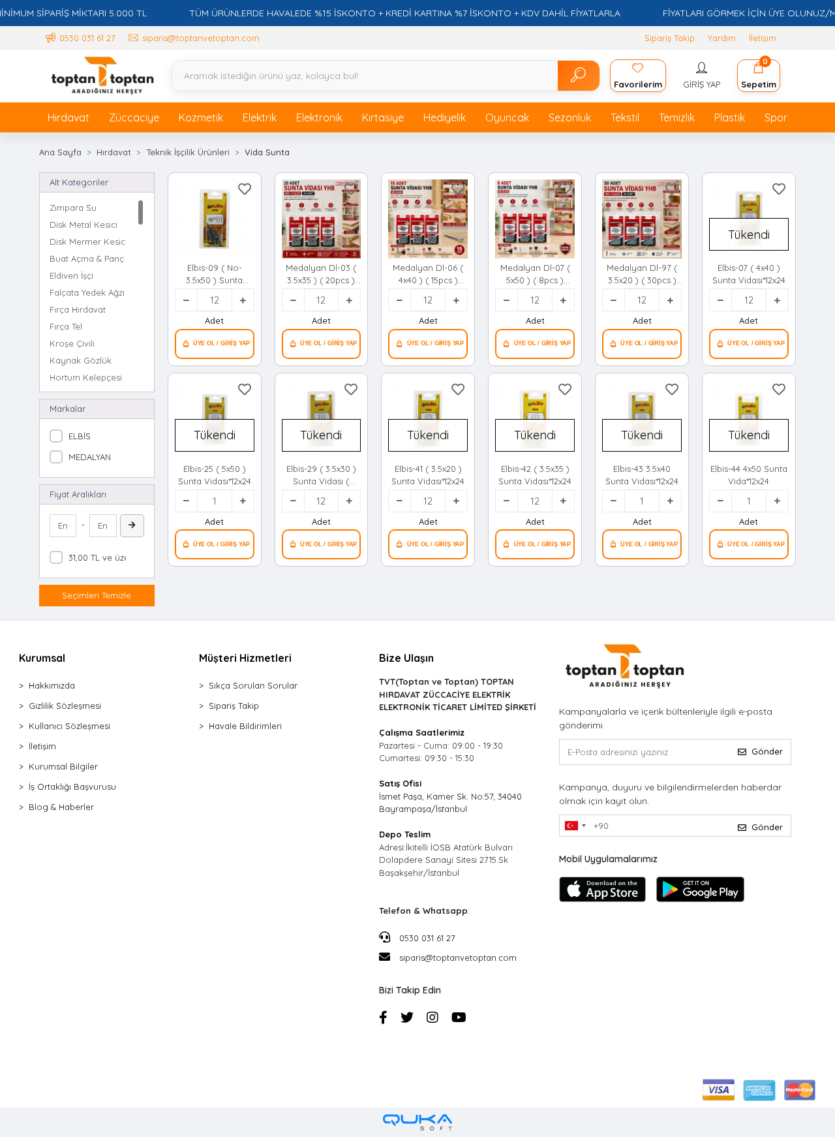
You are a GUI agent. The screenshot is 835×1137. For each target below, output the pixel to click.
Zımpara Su (73, 207)
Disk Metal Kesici (83, 224)
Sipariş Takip (670, 38)
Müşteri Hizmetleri (245, 657)
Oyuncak (507, 117)
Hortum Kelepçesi (86, 377)
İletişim (762, 38)
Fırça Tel (66, 326)
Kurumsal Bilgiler (63, 766)
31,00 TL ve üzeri (101, 557)
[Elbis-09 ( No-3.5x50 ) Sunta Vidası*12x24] (214, 219)
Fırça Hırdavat (78, 309)
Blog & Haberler (61, 807)
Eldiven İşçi (71, 275)
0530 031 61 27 (426, 938)
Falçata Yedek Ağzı (87, 292)
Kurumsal (42, 657)
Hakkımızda (52, 685)
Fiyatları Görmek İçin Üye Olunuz (214, 344)
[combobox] (575, 825)
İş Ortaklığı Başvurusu (72, 786)
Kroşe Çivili (72, 343)
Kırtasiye (383, 117)
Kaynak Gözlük (81, 360)
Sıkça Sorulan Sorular (253, 685)
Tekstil (625, 117)
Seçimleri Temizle (96, 595)
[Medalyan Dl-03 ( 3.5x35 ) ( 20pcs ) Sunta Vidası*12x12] (321, 219)
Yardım (722, 38)
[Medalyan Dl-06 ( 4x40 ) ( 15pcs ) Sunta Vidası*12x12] (428, 219)
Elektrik (260, 117)
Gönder (767, 751)
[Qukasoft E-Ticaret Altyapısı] (417, 1122)
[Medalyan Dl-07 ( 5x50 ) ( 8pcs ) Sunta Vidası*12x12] (535, 219)
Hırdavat (68, 117)
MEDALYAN (89, 457)
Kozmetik (201, 117)
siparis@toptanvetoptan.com (458, 957)
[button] (701, 75)
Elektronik (319, 117)
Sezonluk (570, 117)
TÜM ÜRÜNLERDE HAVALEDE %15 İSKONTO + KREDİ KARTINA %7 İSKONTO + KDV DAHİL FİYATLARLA (404, 13)
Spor (776, 117)
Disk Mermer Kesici (88, 241)
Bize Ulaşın (406, 657)
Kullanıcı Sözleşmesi (69, 726)
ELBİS (79, 436)
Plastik (729, 117)
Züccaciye (134, 117)
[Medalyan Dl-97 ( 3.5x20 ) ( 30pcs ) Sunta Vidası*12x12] (642, 219)
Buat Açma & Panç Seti (88, 258)
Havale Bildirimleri (245, 726)
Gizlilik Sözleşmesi (65, 705)
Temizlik (677, 117)
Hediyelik (444, 117)
